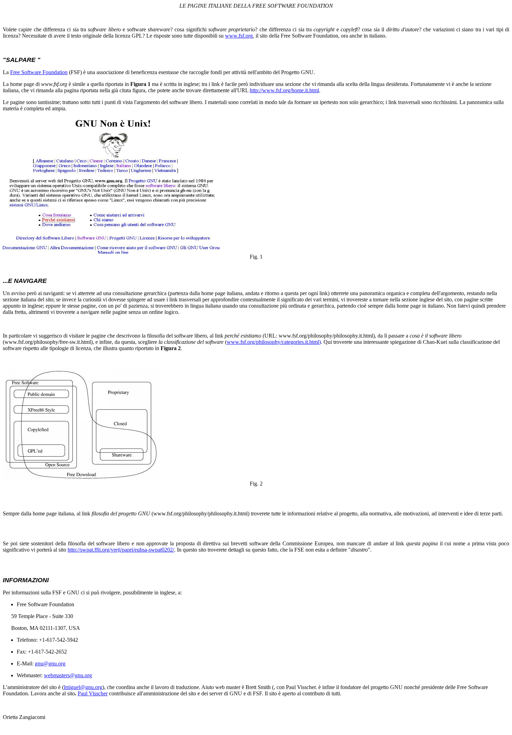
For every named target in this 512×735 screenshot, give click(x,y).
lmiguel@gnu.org (83, 687)
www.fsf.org (239, 36)
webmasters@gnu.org (68, 675)
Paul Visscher (93, 693)
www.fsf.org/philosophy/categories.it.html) (274, 342)
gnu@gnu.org (50, 663)
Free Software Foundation (39, 72)
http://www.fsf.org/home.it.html (284, 90)
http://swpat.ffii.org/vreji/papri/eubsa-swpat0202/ (121, 550)
